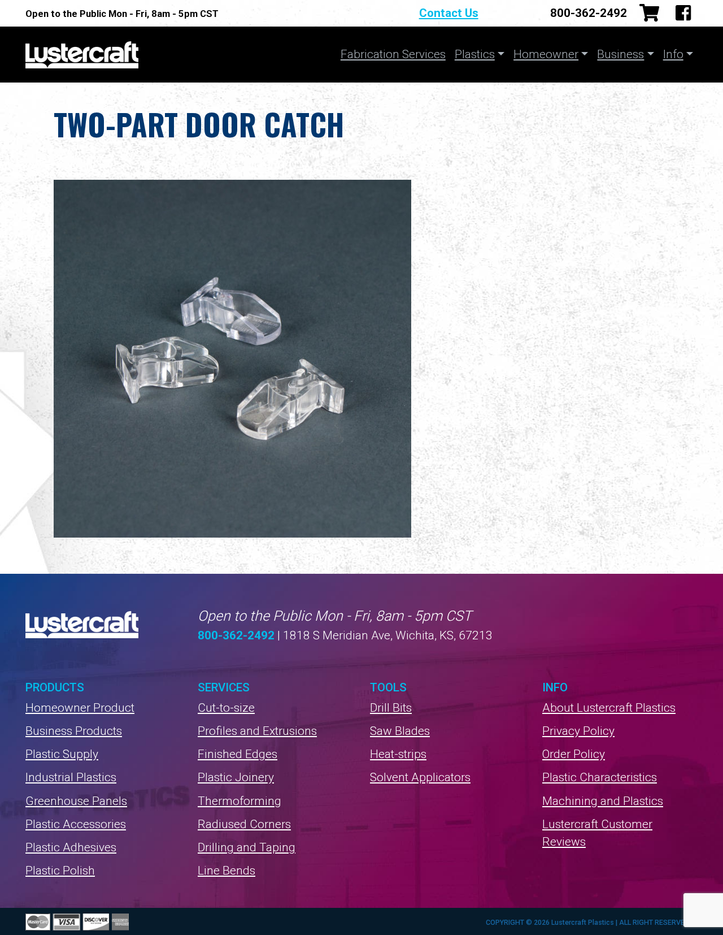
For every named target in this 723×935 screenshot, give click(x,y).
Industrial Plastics (70, 777)
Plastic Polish (60, 870)
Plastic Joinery (236, 777)
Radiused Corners (244, 824)
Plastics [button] (475, 54)
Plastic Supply (61, 754)
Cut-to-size (226, 708)
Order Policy (573, 754)
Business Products (73, 731)
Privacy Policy (578, 731)
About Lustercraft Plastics (609, 708)
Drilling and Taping (246, 847)
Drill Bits (391, 708)
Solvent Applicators (420, 777)
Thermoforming (239, 801)
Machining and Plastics (602, 801)
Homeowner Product (79, 708)
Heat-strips (398, 754)
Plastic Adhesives (70, 847)
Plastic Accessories (75, 824)
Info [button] (673, 54)
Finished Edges (237, 754)
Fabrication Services (393, 54)
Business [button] (620, 54)
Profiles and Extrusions (257, 731)
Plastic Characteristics (599, 777)
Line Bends (226, 870)
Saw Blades (400, 731)
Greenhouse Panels (76, 801)
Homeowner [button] (545, 54)
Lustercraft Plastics (81, 54)
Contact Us (448, 13)
